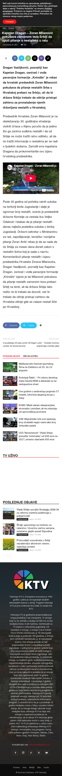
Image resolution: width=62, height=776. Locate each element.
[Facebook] (15, 58)
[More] (41, 325)
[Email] (35, 58)
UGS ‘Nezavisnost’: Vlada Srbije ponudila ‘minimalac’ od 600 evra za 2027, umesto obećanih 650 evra (38, 436)
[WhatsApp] (28, 58)
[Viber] (41, 58)
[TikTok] (31, 753)
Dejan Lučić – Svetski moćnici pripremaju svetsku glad (45, 344)
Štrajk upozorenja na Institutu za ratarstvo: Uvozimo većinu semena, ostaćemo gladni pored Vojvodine (36, 528)
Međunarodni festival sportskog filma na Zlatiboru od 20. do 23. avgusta (36, 367)
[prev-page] (4, 447)
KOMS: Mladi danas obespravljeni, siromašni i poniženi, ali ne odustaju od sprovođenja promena (38, 408)
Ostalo (46, 767)
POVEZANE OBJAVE (11, 356)
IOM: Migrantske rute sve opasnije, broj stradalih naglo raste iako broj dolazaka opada (37, 422)
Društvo (11, 28)
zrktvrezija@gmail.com (39, 744)
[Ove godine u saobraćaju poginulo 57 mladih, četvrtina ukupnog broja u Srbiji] (10, 395)
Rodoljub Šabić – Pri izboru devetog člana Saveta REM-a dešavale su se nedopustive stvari (38, 381)
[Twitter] (21, 58)
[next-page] (9, 447)
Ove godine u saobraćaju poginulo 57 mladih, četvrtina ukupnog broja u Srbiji (39, 394)
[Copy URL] (48, 58)
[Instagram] (23, 753)
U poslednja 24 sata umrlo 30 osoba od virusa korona (16, 344)
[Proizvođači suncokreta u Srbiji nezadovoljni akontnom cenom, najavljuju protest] (8, 544)
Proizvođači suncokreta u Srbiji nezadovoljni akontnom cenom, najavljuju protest (33, 543)
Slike (39, 767)
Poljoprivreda (22, 519)
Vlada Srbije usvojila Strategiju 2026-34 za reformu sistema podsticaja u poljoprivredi (38, 512)
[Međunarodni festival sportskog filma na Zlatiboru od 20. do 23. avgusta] (10, 367)
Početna (16, 767)
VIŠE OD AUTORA (30, 356)
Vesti (4, 28)
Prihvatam (10, 22)
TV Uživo (10, 455)
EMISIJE (31, 767)
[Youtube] (46, 753)
